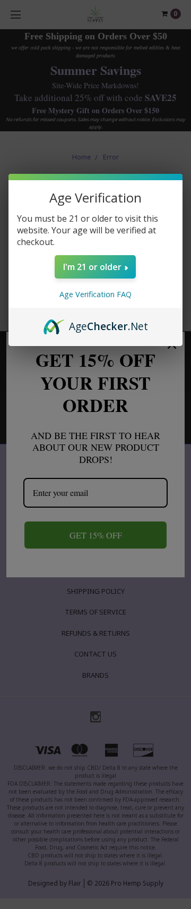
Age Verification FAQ (95, 294)
